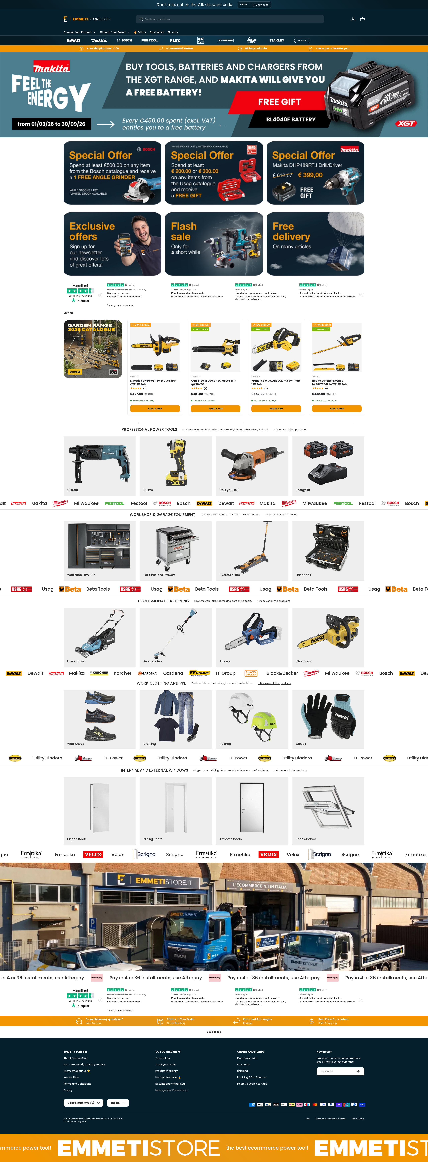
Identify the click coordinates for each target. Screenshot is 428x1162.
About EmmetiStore (76, 1058)
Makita (162, 503)
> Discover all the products (290, 429)
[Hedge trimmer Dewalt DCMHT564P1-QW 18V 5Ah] (337, 347)
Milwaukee (209, 503)
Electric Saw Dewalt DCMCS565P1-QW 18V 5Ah (153, 382)
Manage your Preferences (171, 1090)
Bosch (79, 503)
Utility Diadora (37, 758)
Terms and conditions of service (330, 1118)
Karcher (335, 673)
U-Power (103, 758)
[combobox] (230, 19)
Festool (34, 503)
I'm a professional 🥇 (168, 1077)
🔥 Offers (140, 32)
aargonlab (82, 1121)
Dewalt (121, 503)
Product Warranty (166, 1071)
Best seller (157, 32)
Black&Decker (101, 673)
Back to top (214, 1032)
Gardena (386, 673)
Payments (243, 1064)
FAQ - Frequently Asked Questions (85, 1064)
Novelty (173, 32)
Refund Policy (358, 1118)
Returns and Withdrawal (170, 1084)
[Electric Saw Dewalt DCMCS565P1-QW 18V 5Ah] (155, 347)
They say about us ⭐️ (77, 1071)
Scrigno (13, 854)
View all (68, 312)
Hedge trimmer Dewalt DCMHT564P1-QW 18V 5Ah (329, 382)
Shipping (242, 1071)
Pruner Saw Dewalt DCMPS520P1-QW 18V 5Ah (276, 382)
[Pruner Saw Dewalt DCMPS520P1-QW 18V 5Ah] (276, 347)
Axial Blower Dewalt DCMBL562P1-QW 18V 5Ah (213, 382)
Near (308, 1118)
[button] (362, 19)
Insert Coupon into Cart (252, 1084)
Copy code (262, 4)
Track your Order (165, 1064)
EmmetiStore (77, 1118)
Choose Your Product (78, 32)
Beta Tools (89, 589)
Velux (131, 854)
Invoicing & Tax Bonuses (252, 1077)
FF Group (45, 673)
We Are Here (71, 1077)
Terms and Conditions (77, 1084)
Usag (39, 589)
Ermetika (79, 854)
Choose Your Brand (113, 32)
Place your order (247, 1058)
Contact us (162, 1058)
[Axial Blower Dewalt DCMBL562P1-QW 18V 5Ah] (216, 347)
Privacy (68, 1090)
